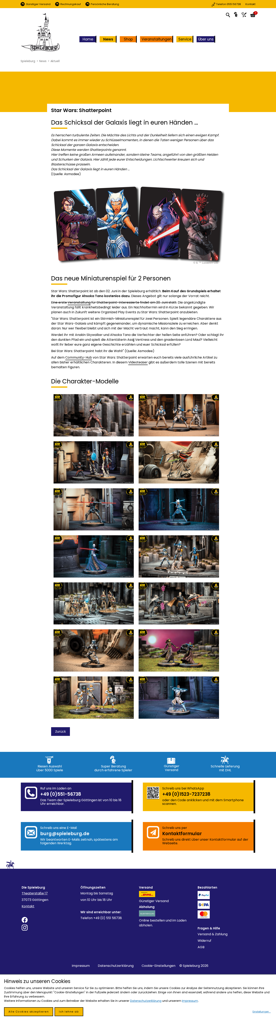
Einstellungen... (262, 1011)
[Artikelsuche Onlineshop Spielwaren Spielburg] (228, 14)
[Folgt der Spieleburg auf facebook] (50, 920)
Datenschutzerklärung (116, 965)
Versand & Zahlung (213, 934)
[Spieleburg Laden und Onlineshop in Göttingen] (40, 32)
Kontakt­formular (182, 834)
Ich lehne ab (69, 1012)
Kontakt (235, 4)
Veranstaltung (79, 302)
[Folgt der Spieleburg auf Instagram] (50, 928)
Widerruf (204, 940)
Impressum (81, 965)
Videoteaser (138, 362)
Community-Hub (78, 357)
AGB (201, 947)
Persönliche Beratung (105, 4)
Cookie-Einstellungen (158, 965)
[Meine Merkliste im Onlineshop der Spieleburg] (243, 14)
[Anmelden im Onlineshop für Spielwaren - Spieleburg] (235, 14)
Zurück (60, 731)
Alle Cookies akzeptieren (28, 1012)
